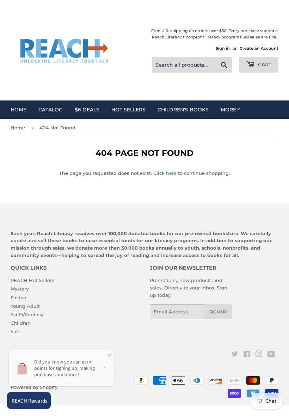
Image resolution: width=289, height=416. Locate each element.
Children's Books (183, 109)
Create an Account (259, 48)
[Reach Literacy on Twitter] (234, 355)
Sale (15, 331)
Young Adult (25, 306)
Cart (264, 64)
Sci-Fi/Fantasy (27, 314)
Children (21, 323)
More (228, 109)
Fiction (18, 297)
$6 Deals (87, 109)
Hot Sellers (128, 109)
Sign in (223, 48)
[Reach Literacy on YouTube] (271, 355)
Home (18, 109)
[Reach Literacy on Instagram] (259, 355)
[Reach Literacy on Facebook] (247, 355)
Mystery (20, 289)
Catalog (50, 109)
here (171, 173)
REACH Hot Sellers (32, 280)
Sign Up (218, 311)
